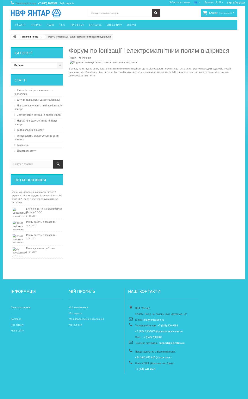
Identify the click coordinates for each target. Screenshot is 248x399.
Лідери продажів (20, 307)
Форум (131, 25)
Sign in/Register (236, 2)
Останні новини (30, 180)
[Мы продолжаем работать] (19, 251)
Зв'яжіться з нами (179, 2)
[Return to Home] (14, 36)
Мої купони (75, 324)
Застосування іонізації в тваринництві (39, 114)
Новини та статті (31, 36)
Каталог (20, 25)
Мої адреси (75, 313)
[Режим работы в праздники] (19, 225)
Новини (86, 57)
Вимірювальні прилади (30, 129)
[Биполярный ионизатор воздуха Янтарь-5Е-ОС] (19, 212)
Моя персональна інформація (86, 319)
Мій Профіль (82, 291)
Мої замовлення (78, 307)
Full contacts (67, 3)
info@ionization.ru (153, 319)
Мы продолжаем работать (40, 248)
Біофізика (22, 145)
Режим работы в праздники (41, 222)
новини (36, 25)
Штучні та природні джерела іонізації (38, 99)
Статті (50, 25)
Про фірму (77, 25)
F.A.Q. (62, 25)
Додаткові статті (26, 150)
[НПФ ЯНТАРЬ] (46, 13)
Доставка (95, 25)
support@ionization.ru (172, 343)
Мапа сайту (114, 25)
